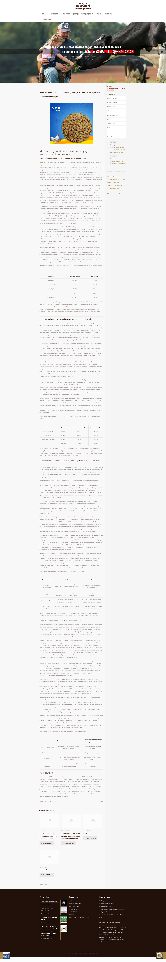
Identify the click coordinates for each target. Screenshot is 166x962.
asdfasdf (43, 870)
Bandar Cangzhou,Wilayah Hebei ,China (112, 914)
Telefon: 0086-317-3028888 (108, 903)
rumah (65, 56)
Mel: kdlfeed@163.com (107, 906)
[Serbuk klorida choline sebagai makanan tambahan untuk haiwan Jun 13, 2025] (5, 955)
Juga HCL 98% (111, 123)
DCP (108, 119)
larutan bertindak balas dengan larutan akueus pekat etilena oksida (70, 836)
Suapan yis (110, 136)
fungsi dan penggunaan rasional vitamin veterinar (84, 56)
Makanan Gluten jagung (114, 132)
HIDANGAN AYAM (44, 162)
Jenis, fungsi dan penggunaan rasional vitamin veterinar (48, 836)
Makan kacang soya (112, 115)
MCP (108, 127)
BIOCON (78, 953)
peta (102, 917)
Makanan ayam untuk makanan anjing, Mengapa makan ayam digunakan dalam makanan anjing (83, 59)
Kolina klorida (111, 106)
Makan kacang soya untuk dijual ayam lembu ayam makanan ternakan (118, 150)
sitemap (106, 942)
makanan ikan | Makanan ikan (115, 102)
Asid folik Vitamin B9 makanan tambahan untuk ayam (118, 163)
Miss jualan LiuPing (106, 901)
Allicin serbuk (111, 111)
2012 (85, 833)
